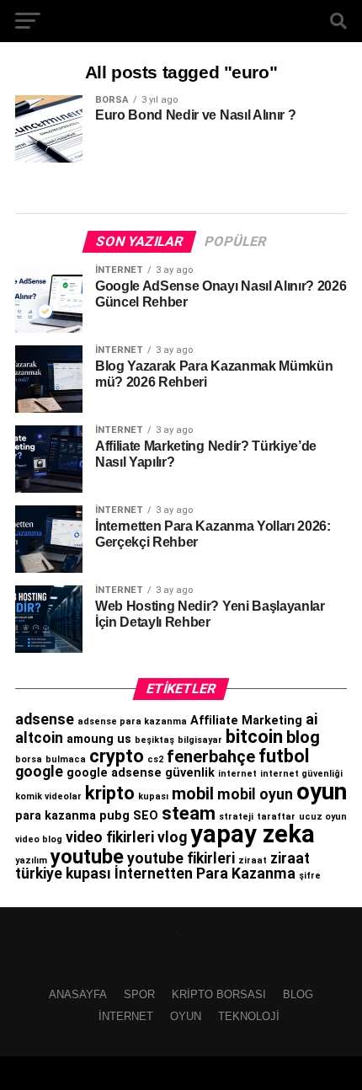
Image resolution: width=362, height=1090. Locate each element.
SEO (145, 816)
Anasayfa (78, 994)
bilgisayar (200, 740)
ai (311, 719)
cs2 (155, 759)
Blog (298, 994)
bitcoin (254, 736)
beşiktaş (154, 740)
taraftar (276, 816)
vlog (172, 837)
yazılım (31, 860)
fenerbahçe (211, 756)
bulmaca (65, 759)
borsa (28, 759)
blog (303, 737)
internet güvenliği (301, 773)
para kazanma (55, 816)
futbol (283, 756)
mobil (193, 793)
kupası (153, 796)
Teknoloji (248, 1016)
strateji (236, 816)
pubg (114, 816)
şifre (310, 875)
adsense (44, 719)
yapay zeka (252, 834)
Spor (139, 994)
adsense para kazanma (132, 721)
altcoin (39, 737)
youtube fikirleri (181, 858)
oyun (321, 791)
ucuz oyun (323, 816)
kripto (110, 793)
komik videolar (48, 796)
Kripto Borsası (219, 994)
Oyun (185, 1016)
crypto (116, 756)
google (39, 771)
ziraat (252, 860)
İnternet (125, 1016)
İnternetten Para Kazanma (204, 873)
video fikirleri (110, 837)
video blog (38, 839)
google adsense (114, 773)
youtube (87, 856)
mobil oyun (255, 794)
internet (237, 773)
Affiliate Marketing (246, 720)
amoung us (99, 739)
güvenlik (190, 773)
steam (189, 813)
